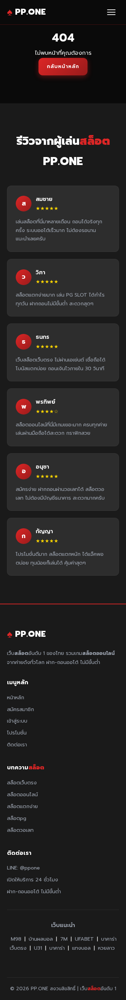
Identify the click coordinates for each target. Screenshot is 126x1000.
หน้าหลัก (15, 697)
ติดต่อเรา (17, 744)
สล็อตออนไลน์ (22, 794)
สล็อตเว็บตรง (22, 782)
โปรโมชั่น (17, 733)
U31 (38, 948)
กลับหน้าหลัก (63, 66)
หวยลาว (106, 948)
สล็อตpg (16, 818)
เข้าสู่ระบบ (17, 721)
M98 (16, 939)
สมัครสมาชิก (20, 709)
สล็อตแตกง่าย (22, 806)
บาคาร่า (57, 948)
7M (64, 939)
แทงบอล (81, 948)
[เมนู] (111, 12)
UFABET (84, 939)
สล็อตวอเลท (20, 830)
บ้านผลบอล (41, 939)
